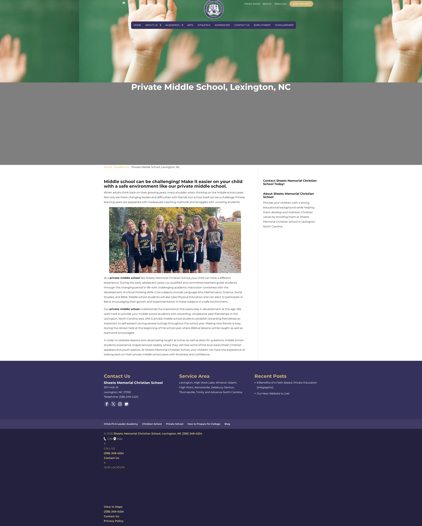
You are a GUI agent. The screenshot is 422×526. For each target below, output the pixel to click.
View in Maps (113, 506)
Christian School (152, 423)
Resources (280, 3)
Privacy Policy (113, 521)
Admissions (222, 25)
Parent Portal (252, 3)
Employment (262, 25)
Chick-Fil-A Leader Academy (121, 423)
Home (137, 25)
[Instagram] (120, 404)
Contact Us (242, 25)
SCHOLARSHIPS (284, 25)
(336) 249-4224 (301, 3)
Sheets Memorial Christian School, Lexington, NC (147, 433)
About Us (151, 25)
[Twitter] (113, 404)
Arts (190, 25)
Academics (172, 25)
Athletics (204, 25)
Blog (227, 423)
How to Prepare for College (204, 423)
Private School (174, 423)
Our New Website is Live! (273, 393)
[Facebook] (107, 404)
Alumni (267, 3)
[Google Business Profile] (126, 404)
